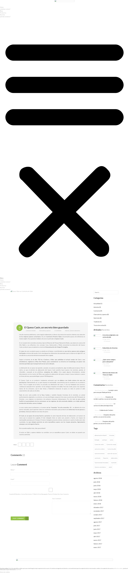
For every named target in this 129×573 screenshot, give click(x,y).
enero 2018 (97, 504)
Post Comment (18, 518)
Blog (1, 11)
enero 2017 (97, 547)
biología (97, 440)
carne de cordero (100, 449)
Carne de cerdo (99, 444)
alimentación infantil (100, 435)
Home (1, 7)
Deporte (105, 458)
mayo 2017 (97, 533)
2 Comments (57, 330)
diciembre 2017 (98, 507)
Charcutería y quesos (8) (101, 314)
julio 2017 (97, 525)
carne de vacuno (112, 453)
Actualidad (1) (98, 303)
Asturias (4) (97, 307)
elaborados (114, 458)
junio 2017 (97, 529)
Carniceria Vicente (31, 330)
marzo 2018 (97, 496)
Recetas (2, 15)
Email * (13, 479)
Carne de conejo (111, 444)
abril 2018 (97, 493)
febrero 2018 (98, 500)
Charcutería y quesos (45, 330)
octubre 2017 (98, 515)
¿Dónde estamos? (5, 16)
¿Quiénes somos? (5, 9)
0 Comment (107, 341)
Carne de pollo (111, 449)
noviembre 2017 (99, 511)
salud (110, 467)
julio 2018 (97, 482)
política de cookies (118, 568)
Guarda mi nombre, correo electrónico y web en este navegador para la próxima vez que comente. (39, 494)
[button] (64, 148)
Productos (3, 13)
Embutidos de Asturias (110, 348)
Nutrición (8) (98, 318)
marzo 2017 (97, 540)
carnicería (97, 458)
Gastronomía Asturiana (101, 462)
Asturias (67, 330)
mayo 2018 (97, 489)
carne (111, 440)
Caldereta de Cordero (106, 410)
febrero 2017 (98, 544)
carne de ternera (99, 453)
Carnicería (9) (98, 311)
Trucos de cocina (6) (100, 325)
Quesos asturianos (75, 330)
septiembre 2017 (99, 518)
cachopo (104, 440)
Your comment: (56, 498)
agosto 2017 (98, 522)
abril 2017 (97, 536)
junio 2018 (97, 485)
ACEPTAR (18, 569)
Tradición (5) (98, 322)
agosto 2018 (98, 478)
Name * (13, 470)
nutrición (113, 462)
